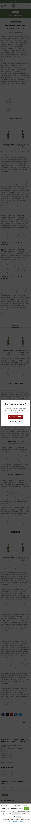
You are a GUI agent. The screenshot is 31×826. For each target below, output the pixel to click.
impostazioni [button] (16, 813)
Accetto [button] (26, 808)
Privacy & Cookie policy (15, 821)
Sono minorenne (15, 421)
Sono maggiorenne (15, 416)
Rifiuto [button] (18, 816)
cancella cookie (15, 824)
